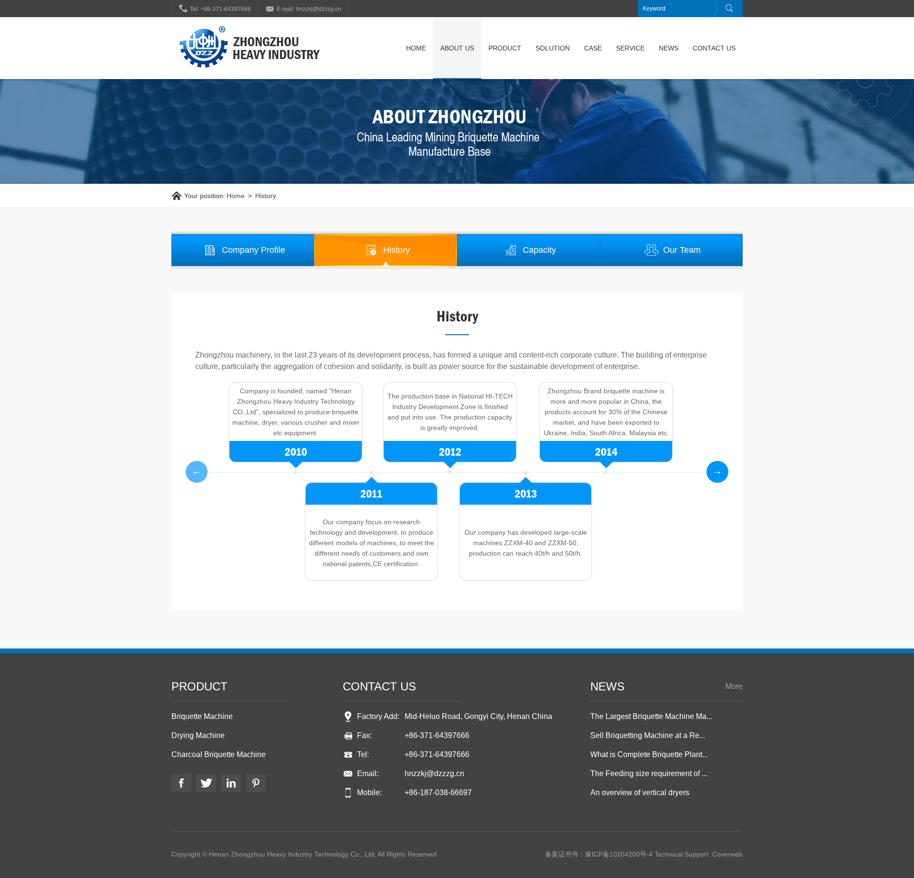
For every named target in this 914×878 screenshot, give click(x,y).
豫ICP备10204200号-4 (619, 854)
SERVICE (630, 48)
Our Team (682, 250)
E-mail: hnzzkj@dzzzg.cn (303, 8)
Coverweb (727, 854)
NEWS (668, 48)
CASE (593, 48)
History (265, 196)
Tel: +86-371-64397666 (215, 8)
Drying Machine (198, 735)
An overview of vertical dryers (639, 792)
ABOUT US (457, 48)
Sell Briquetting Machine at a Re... (647, 735)
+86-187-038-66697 (438, 792)
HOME (416, 48)
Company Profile (253, 250)
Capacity (539, 250)
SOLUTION (553, 48)
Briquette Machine (202, 716)
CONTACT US (714, 48)
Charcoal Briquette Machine (218, 754)
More (734, 686)
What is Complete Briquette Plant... (649, 754)
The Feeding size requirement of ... (648, 773)
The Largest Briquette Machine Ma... (651, 716)
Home (236, 196)
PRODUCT (504, 48)
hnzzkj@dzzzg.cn (434, 773)
